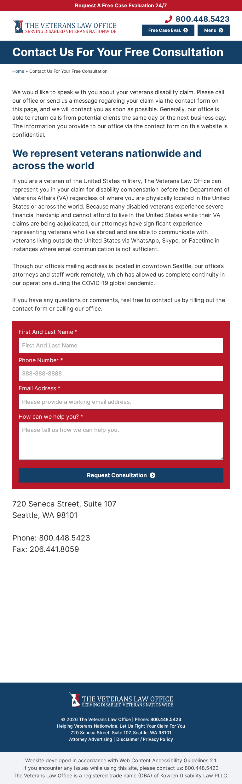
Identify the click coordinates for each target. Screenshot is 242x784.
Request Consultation (117, 475)
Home (18, 71)
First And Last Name (60, 331)
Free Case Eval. (164, 30)
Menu (210, 30)
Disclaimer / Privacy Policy (144, 739)
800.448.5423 (203, 19)
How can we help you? (63, 416)
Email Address (51, 388)
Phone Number (52, 360)
